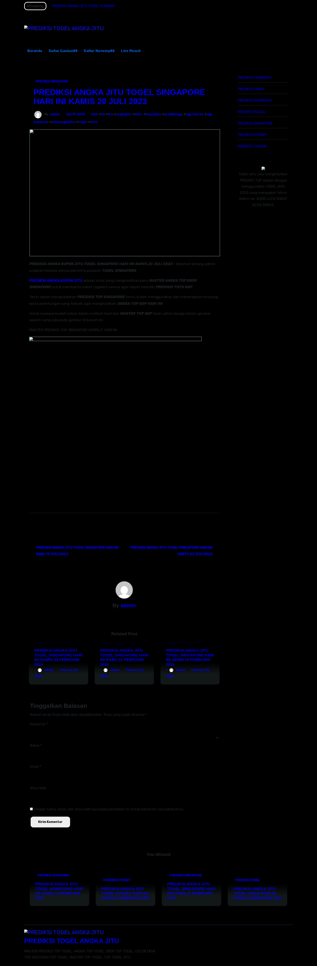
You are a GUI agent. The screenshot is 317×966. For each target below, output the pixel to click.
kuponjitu (153, 114)
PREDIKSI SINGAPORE (52, 81)
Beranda (34, 51)
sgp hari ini (194, 114)
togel (82, 122)
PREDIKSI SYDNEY (252, 135)
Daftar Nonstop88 (99, 51)
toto (94, 122)
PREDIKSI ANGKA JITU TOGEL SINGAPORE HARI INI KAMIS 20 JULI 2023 (119, 97)
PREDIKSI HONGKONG (255, 100)
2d (95, 114)
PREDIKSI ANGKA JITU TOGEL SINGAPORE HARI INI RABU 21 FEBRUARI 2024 (124, 657)
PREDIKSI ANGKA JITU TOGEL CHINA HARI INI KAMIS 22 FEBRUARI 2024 (257, 893)
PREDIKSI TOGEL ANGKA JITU (71, 940)
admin (55, 114)
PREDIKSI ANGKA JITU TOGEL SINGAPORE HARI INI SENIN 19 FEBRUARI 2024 (190, 657)
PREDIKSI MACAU (252, 112)
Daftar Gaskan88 (63, 51)
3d (103, 114)
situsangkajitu (63, 122)
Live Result (131, 51)
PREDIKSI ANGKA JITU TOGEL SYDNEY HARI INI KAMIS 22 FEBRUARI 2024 (125, 893)
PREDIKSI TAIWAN (252, 146)
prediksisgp (173, 114)
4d (110, 114)
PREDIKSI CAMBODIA (254, 78)
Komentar (39, 724)
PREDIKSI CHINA (251, 89)
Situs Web (38, 788)
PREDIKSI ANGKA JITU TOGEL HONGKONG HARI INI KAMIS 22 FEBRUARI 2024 (59, 891)
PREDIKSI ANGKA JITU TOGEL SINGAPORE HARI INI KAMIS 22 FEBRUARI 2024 (58, 657)
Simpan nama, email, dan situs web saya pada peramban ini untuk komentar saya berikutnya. (109, 809)
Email (35, 767)
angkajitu (123, 114)
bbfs (138, 114)
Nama (36, 745)
